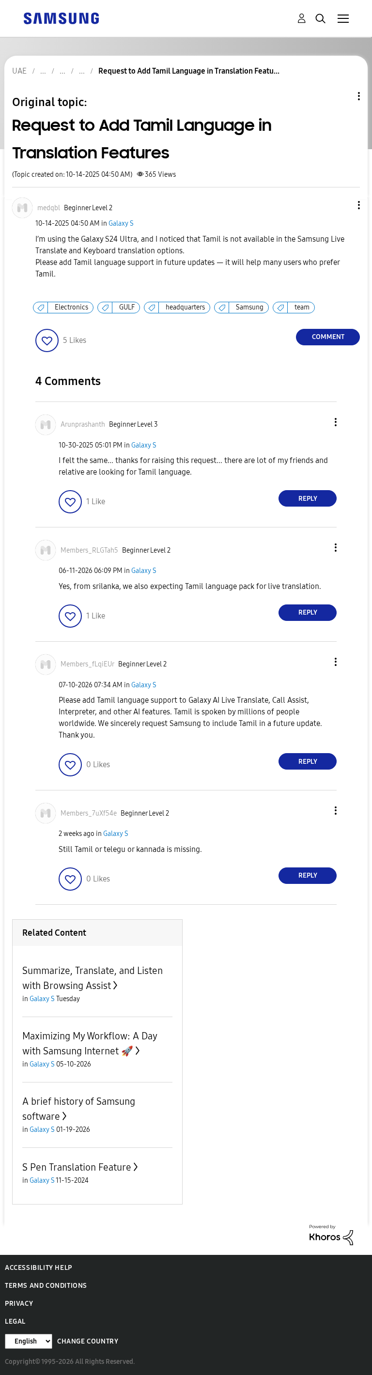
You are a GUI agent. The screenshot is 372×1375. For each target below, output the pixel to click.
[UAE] (61, 17)
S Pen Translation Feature (76, 1167)
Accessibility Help (38, 1268)
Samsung (250, 307)
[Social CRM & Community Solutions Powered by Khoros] (331, 1234)
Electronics (71, 307)
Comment (328, 337)
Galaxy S (121, 223)
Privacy (19, 1303)
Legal (15, 1321)
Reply (307, 498)
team (302, 307)
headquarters (185, 307)
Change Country (87, 1341)
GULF (127, 307)
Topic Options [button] (342, 96)
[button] (343, 205)
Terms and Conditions (46, 1286)
